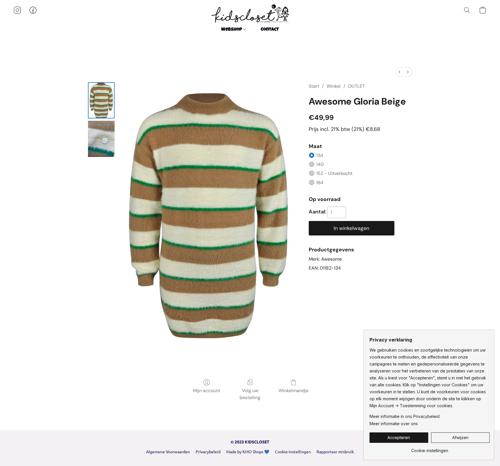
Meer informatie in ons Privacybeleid (405, 416)
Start (314, 86)
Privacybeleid (208, 451)
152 (334, 173)
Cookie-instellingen (293, 451)
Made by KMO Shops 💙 (247, 451)
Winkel (334, 86)
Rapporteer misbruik (335, 451)
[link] (430, 448)
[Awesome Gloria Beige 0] (101, 100)
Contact (270, 30)
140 (320, 164)
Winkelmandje (293, 391)
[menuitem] (400, 72)
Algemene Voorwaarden (168, 451)
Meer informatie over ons (394, 423)
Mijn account (206, 391)
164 (319, 183)
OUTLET (356, 86)
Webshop (232, 30)
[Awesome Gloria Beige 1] (101, 139)
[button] (250, 13)
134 (319, 155)
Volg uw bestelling (250, 394)
